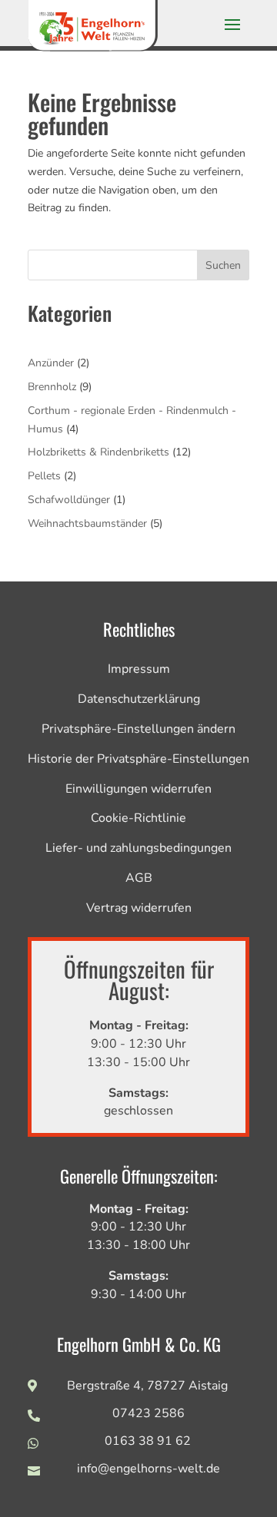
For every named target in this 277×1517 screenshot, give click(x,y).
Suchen (223, 265)
